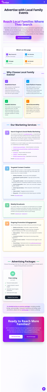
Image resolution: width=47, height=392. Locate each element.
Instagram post (18, 213)
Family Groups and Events (19, 147)
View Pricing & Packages (23, 37)
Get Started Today (16, 336)
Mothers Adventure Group (19, 156)
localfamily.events (28, 134)
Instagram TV (24, 213)
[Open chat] (44, 389)
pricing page (25, 310)
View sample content (19, 195)
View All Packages (31, 337)
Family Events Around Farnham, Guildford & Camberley (26, 149)
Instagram (15, 152)
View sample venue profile (20, 158)
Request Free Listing (13, 297)
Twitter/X (15, 154)
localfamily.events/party (35, 243)
